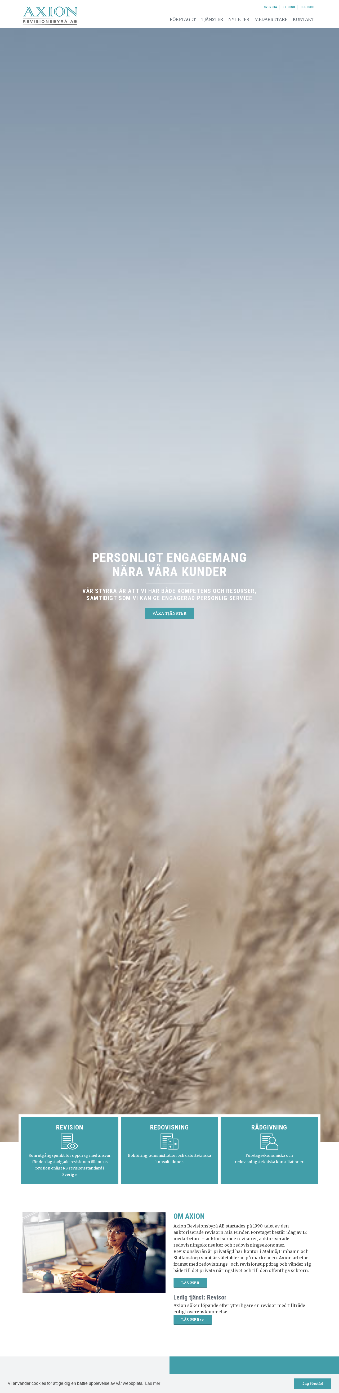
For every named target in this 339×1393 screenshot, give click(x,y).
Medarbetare (271, 19)
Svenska (270, 7)
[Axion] (50, 15)
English (289, 7)
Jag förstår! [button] (312, 1383)
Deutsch (307, 7)
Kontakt (303, 19)
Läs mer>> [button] (192, 1319)
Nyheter (238, 19)
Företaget (183, 19)
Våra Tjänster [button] (169, 613)
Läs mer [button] (152, 1383)
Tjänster (212, 19)
